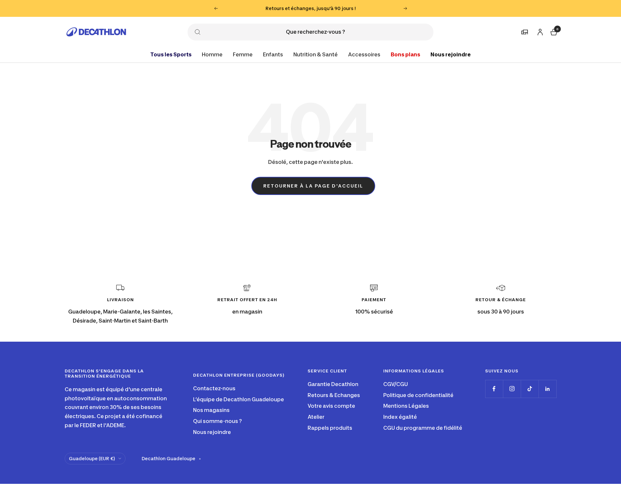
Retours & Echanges (334, 395)
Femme (243, 54)
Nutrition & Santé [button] (315, 54)
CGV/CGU (395, 384)
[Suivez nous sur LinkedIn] (547, 389)
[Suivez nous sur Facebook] (494, 389)
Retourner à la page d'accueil (313, 185)
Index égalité (400, 417)
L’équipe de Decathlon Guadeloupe (238, 399)
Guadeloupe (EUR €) (92, 458)
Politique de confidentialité (418, 395)
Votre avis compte (331, 406)
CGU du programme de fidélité (422, 428)
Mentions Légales (406, 406)
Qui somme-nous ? (217, 421)
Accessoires (364, 54)
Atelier (316, 417)
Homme (212, 54)
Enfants (273, 54)
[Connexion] (539, 30)
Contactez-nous (214, 388)
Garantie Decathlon (333, 384)
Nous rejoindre (450, 54)
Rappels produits (330, 428)
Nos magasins (211, 410)
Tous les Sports (170, 54)
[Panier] (553, 31)
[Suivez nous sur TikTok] (530, 389)
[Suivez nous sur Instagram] (512, 389)
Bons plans (405, 54)
